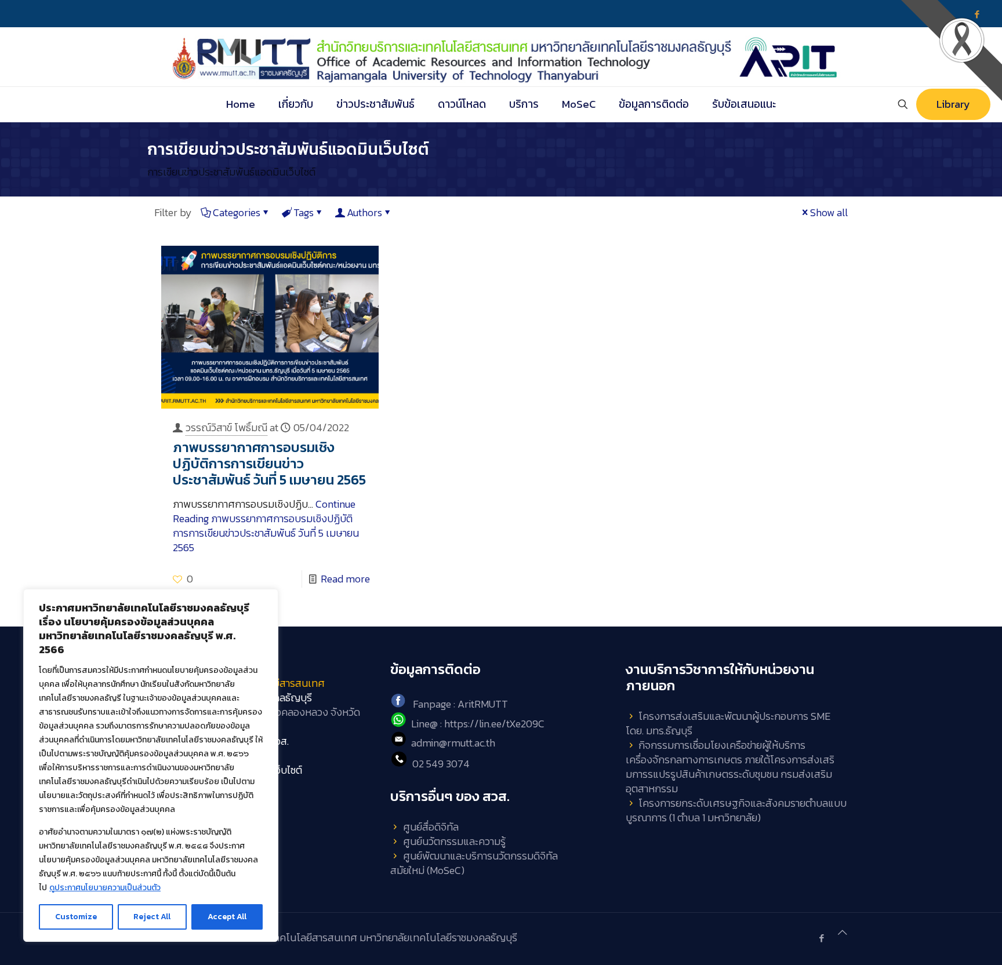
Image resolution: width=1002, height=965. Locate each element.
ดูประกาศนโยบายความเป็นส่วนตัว (105, 888)
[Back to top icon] (842, 932)
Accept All (227, 917)
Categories (236, 212)
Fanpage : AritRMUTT (460, 704)
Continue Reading (266, 525)
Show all (829, 212)
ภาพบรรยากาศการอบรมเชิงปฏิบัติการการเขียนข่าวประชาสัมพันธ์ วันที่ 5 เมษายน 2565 (269, 463)
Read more (345, 579)
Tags (303, 212)
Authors (364, 212)
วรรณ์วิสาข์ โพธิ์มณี (226, 427)
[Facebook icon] (821, 938)
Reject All (151, 917)
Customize (76, 917)
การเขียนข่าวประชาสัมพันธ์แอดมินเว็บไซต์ (231, 172)
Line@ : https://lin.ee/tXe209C (477, 723)
